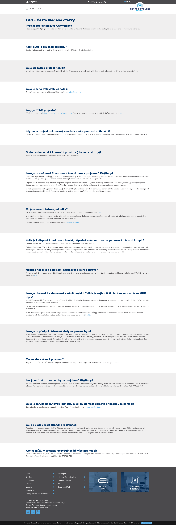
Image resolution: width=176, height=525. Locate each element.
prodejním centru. (74, 92)
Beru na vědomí (146, 523)
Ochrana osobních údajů (55, 503)
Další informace (134, 523)
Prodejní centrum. (72, 222)
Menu (32, 9)
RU (130, 2)
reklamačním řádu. (93, 407)
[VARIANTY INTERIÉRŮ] (135, 491)
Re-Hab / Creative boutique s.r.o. (45, 505)
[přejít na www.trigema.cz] (31, 3)
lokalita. (88, 315)
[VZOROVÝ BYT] (103, 491)
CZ (125, 2)
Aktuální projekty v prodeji (97, 2)
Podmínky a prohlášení (35, 503)
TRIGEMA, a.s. (33, 501)
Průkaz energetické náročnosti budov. (57, 113)
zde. (121, 113)
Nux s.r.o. (45, 507)
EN (127, 2)
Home (39, 9)
